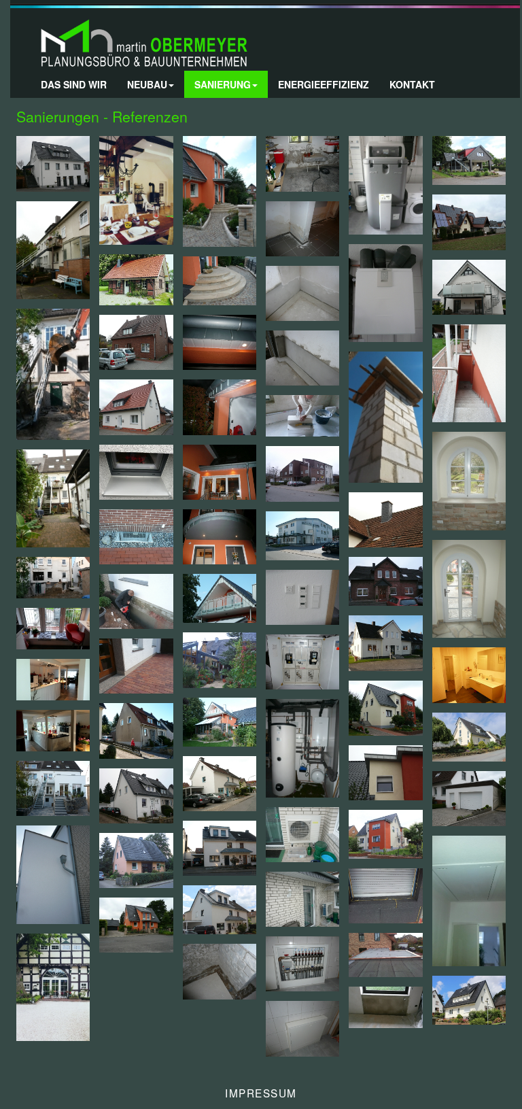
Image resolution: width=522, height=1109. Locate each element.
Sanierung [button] (222, 84)
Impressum (261, 1092)
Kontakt (412, 84)
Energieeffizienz (323, 84)
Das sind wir (74, 84)
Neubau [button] (147, 84)
